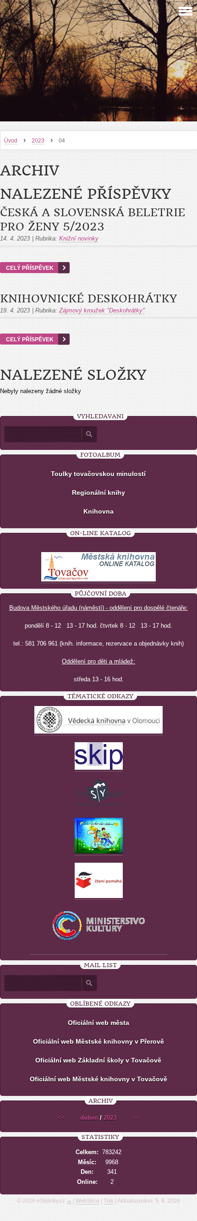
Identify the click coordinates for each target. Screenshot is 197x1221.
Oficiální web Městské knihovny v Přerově (98, 1041)
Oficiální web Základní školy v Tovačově (98, 1060)
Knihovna (98, 511)
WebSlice (87, 1201)
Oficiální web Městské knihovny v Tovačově (98, 1079)
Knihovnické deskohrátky (88, 298)
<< (61, 1117)
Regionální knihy (98, 492)
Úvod (10, 140)
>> (135, 1117)
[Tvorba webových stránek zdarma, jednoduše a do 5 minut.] (69, 1201)
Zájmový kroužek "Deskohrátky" (102, 310)
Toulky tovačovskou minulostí (98, 473)
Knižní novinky (78, 238)
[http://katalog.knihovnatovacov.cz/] (98, 579)
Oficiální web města (98, 1022)
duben (89, 1117)
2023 (38, 140)
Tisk (109, 1201)
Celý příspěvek (30, 268)
